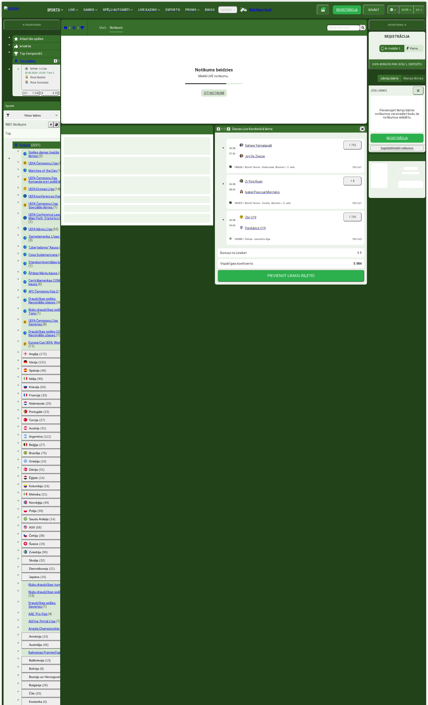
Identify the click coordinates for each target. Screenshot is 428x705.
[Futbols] (74, 27)
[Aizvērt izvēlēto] (51, 124)
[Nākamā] (228, 129)
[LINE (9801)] (65, 27)
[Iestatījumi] (418, 131)
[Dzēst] (362, 129)
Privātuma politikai (410, 94)
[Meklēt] (363, 28)
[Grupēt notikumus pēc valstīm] (56, 124)
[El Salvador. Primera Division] (82, 27)
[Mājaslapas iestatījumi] (393, 10)
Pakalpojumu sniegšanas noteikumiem (397, 92)
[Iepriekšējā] (55, 61)
